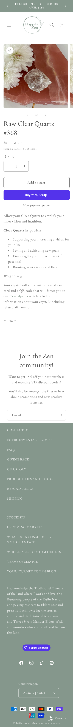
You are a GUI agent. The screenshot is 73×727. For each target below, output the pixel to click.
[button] (9, 25)
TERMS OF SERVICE (22, 562)
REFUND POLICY (20, 489)
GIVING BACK (18, 459)
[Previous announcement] (7, 6)
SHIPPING (15, 498)
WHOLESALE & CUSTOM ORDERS (34, 552)
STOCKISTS (16, 517)
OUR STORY (16, 469)
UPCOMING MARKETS (24, 527)
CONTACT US (18, 430)
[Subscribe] (61, 415)
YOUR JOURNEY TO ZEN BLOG (31, 571)
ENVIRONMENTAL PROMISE (29, 440)
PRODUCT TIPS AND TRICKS (30, 479)
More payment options (36, 205)
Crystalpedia (19, 296)
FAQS (11, 450)
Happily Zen (30, 722)
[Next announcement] (66, 6)
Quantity (9, 156)
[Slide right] (45, 115)
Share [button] (12, 321)
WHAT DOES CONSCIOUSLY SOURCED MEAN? (29, 539)
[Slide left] (27, 115)
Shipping (8, 148)
